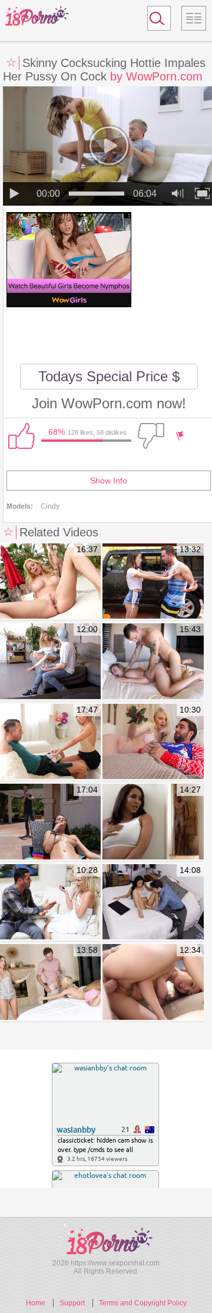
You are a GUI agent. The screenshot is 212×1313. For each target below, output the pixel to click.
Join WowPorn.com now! (109, 403)
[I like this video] (21, 436)
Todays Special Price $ (109, 376)
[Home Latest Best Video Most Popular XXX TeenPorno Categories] (193, 18)
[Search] (159, 18)
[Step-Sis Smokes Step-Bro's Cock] (50, 822)
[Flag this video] (180, 436)
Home (35, 1303)
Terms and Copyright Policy (143, 1303)
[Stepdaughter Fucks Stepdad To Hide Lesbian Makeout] (50, 982)
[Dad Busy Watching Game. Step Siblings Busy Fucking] (152, 982)
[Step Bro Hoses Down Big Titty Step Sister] (152, 581)
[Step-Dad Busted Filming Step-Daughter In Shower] (50, 902)
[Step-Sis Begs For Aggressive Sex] (152, 661)
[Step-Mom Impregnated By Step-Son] (50, 581)
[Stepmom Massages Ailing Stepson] (152, 822)
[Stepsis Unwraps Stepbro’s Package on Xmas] (152, 742)
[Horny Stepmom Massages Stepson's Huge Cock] (50, 742)
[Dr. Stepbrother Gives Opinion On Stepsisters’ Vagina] (152, 902)
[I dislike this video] (150, 436)
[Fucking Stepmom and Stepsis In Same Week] (50, 661)
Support (72, 1303)
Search (153, 20)
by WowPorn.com (156, 76)
